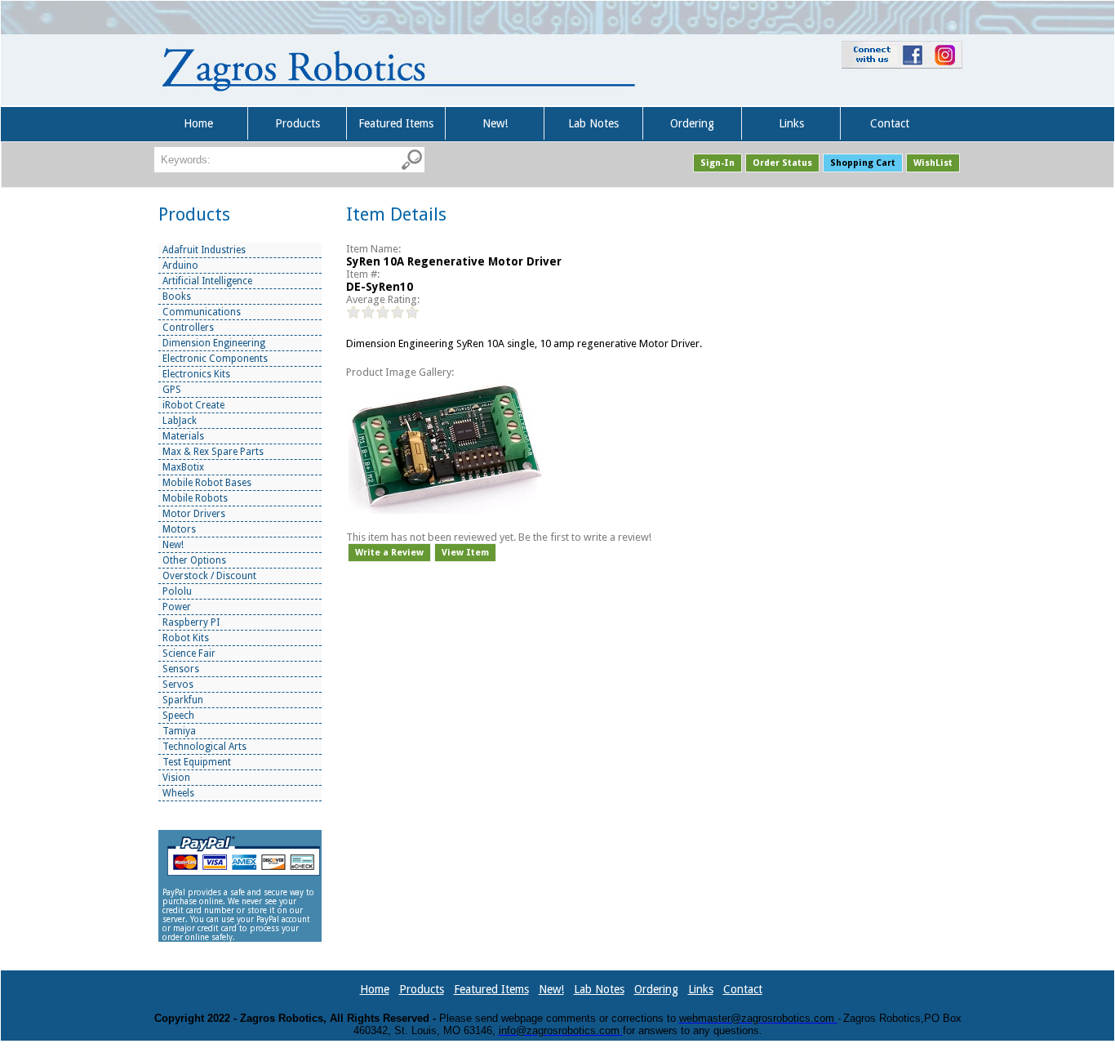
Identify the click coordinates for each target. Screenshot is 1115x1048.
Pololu (177, 591)
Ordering (692, 123)
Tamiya (179, 731)
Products (297, 123)
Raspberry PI (191, 622)
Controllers (188, 327)
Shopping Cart (862, 163)
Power (176, 607)
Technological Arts (204, 746)
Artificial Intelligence (207, 281)
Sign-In (717, 163)
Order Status (782, 163)
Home (198, 123)
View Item (465, 552)
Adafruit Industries (204, 250)
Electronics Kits (196, 374)
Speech (178, 715)
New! (495, 123)
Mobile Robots (195, 498)
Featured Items (395, 123)
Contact (889, 123)
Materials (183, 436)
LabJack (179, 420)
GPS (171, 389)
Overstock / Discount (209, 576)
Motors (179, 529)
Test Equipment (196, 762)
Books (176, 296)
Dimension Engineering (213, 343)
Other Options (194, 560)
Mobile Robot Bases (206, 482)
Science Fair (188, 653)
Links (791, 123)
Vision (176, 777)
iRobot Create (193, 405)
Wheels (178, 793)
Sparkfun (182, 700)
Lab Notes (593, 123)
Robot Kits (185, 638)
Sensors (180, 669)
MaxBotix (183, 467)
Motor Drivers (193, 514)
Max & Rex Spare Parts (213, 451)
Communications (201, 312)
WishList (933, 163)
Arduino (180, 265)
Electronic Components (215, 358)
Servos (177, 684)
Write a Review (389, 552)
